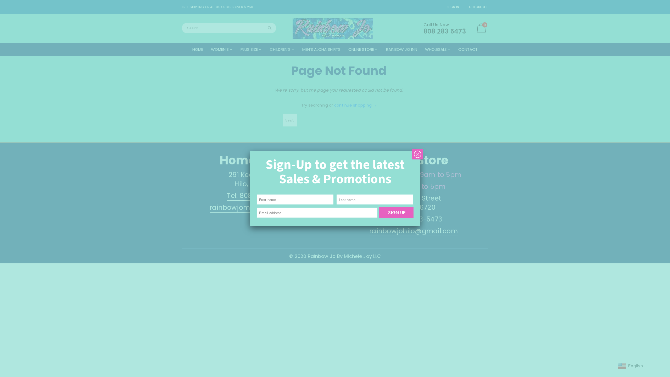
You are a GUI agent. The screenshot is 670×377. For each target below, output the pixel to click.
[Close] (417, 154)
